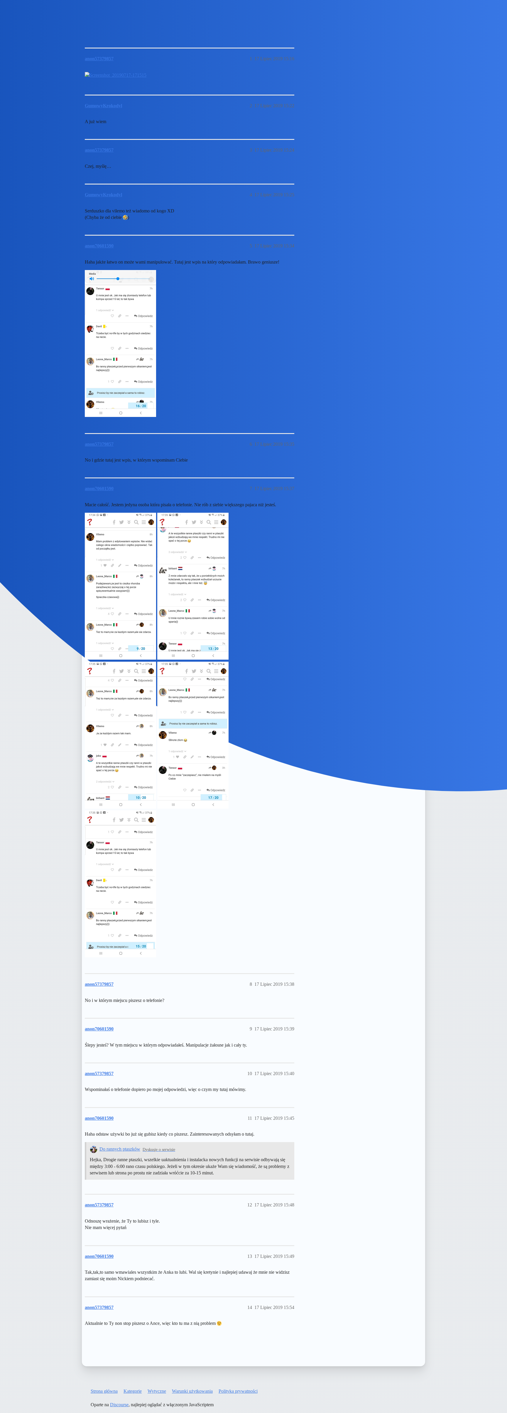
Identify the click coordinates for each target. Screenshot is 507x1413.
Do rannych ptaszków (119, 1149)
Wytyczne (157, 1391)
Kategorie (133, 1391)
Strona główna (104, 1391)
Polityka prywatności (238, 1391)
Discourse (119, 1404)
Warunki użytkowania (192, 1391)
